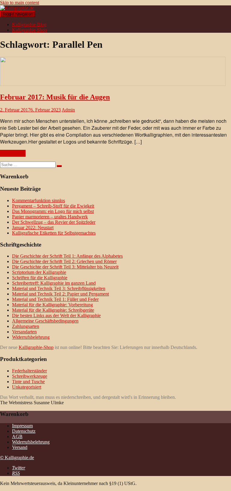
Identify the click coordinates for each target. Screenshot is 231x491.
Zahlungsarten (25, 326)
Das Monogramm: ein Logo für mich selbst (53, 211)
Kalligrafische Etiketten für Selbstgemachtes (54, 232)
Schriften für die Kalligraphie (39, 277)
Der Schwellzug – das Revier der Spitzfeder (53, 222)
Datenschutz (23, 431)
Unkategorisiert (26, 386)
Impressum (22, 425)
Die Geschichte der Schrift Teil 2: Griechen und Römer (64, 261)
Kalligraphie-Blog (29, 24)
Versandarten (24, 331)
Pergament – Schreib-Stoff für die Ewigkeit (53, 205)
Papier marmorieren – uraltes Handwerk (50, 216)
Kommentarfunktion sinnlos (38, 200)
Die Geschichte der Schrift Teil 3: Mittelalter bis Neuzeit (65, 266)
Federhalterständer (29, 370)
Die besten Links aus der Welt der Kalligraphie (56, 315)
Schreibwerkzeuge (29, 376)
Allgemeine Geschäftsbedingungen (45, 320)
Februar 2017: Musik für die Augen (55, 97)
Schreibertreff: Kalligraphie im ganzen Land (54, 283)
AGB (17, 436)
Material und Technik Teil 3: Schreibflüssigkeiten (58, 288)
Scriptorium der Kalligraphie (39, 272)
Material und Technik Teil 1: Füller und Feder (55, 299)
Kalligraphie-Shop (29, 29)
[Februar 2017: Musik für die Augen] (113, 84)
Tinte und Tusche (28, 381)
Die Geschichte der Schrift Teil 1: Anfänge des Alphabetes (67, 256)
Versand (19, 447)
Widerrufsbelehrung (31, 337)
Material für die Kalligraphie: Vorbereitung (52, 304)
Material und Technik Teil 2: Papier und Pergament (60, 293)
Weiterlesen (13, 153)
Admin (68, 109)
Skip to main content (19, 2)
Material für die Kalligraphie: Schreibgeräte (53, 310)
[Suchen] (59, 166)
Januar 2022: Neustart (33, 227)
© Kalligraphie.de (17, 457)
